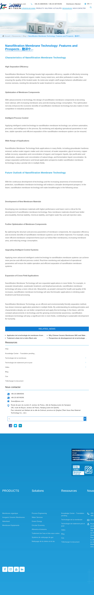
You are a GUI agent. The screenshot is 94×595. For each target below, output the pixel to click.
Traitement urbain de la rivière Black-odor (22, 338)
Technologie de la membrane (15, 358)
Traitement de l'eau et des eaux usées (45, 533)
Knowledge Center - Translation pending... (20, 353)
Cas (6, 376)
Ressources (67, 8)
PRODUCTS (40, 8)
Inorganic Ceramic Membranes (13, 517)
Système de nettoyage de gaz (42, 537)
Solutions (49, 8)
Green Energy (37, 521)
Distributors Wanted (73, 4)
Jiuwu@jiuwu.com (17, 4)
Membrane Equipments (10, 525)
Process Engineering (39, 513)
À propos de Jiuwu (28, 8)
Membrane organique (10, 513)
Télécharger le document (14, 381)
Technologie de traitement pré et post (18, 363)
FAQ (6, 349)
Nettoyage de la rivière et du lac (43, 541)
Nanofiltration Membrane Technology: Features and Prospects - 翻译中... (54, 36)
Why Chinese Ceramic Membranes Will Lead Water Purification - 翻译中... (68, 335)
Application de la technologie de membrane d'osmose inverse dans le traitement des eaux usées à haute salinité (26, 335)
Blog (24, 36)
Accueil (7, 36)
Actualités (57, 8)
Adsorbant (6, 521)
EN (88, 4)
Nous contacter (79, 8)
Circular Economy (38, 525)
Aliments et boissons (39, 529)
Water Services (37, 517)
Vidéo (7, 367)
